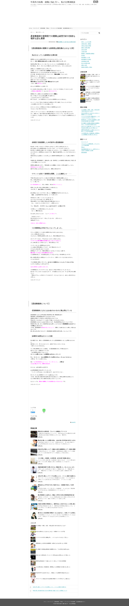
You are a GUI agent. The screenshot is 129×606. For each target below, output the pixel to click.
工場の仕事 (84, 51)
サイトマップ (36, 28)
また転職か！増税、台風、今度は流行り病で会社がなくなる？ (51, 525)
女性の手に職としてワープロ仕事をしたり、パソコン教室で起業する (56, 476)
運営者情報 (42, 28)
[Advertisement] (64, 17)
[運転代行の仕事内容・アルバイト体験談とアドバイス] (34, 434)
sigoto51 (73, 422)
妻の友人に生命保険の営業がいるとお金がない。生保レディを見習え (56, 513)
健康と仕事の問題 (85, 47)
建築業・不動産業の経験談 (87, 53)
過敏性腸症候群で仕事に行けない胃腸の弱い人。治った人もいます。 (56, 467)
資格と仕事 (84, 65)
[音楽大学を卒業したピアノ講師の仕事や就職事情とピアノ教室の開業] (34, 452)
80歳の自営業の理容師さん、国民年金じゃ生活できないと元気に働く (57, 504)
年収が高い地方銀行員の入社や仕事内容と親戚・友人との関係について (50, 590)
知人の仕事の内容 (71, 41)
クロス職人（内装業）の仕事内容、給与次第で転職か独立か (54, 458)
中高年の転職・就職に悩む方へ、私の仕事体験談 (53, 2)
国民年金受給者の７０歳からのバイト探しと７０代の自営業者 (51, 561)
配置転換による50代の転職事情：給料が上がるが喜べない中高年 (51, 543)
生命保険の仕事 (85, 61)
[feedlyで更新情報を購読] (94, 2)
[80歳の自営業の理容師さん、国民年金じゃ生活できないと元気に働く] (34, 506)
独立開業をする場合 (86, 59)
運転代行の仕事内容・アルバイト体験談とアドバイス (52, 431)
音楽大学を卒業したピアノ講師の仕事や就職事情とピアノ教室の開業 (56, 449)
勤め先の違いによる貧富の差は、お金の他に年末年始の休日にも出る (56, 440)
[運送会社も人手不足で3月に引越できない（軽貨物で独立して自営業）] (34, 487)
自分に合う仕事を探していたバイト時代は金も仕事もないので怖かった (53, 555)
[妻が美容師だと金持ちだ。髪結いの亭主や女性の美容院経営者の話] (34, 497)
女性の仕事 (84, 49)
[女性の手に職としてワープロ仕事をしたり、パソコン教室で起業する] (34, 478)
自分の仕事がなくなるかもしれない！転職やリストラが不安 (50, 531)
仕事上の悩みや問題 (86, 45)
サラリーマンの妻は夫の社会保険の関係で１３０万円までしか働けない (53, 578)
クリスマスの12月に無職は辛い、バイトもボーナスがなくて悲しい (52, 537)
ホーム (30, 28)
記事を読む (40, 436)
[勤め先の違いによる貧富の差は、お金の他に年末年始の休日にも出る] (34, 443)
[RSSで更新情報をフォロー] (97, 2)
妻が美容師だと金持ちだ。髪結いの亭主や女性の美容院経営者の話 (56, 495)
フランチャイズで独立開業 (56, 28)
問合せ (47, 28)
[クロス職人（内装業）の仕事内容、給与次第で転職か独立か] (34, 461)
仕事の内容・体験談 (86, 43)
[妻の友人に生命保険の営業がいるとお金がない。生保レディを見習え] (34, 515)
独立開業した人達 (62, 41)
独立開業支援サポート (68, 28)
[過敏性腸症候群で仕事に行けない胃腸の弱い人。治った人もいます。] (34, 470)
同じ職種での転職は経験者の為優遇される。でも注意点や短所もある (52, 549)
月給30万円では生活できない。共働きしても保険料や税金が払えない (52, 572)
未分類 (83, 55)
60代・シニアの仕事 (86, 41)
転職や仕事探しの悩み (86, 67)
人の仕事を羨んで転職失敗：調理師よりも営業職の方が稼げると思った (53, 567)
